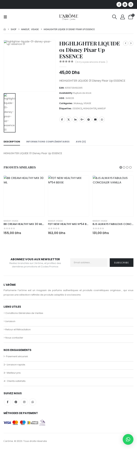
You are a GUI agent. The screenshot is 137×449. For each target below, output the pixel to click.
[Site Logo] (68, 16)
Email (95, 119)
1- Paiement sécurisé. (16, 356)
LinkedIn (75, 119)
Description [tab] (12, 141)
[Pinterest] (124, 4)
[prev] (125, 43)
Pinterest (89, 119)
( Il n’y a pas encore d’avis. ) (91, 62)
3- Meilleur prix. (12, 372)
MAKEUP (102, 108)
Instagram (24, 402)
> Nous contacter (13, 337)
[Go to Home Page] (5, 29)
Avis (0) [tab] (81, 141)
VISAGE (87, 103)
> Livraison (9, 321)
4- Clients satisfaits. (15, 381)
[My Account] (122, 17)
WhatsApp (102, 119)
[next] (130, 43)
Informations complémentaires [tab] (48, 141)
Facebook (62, 119)
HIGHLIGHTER (90, 108)
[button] (6, 17)
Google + (82, 119)
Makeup (78, 103)
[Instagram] (130, 4)
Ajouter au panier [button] (38, 181)
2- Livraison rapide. (15, 364)
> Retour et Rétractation (17, 329)
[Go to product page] (24, 196)
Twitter (69, 119)
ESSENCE (77, 108)
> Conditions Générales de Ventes (23, 313)
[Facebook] (118, 4)
